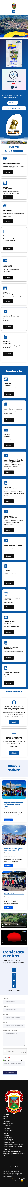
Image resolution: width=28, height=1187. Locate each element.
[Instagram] (12, 1166)
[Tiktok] (17, 1166)
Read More (7, 820)
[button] (13, 11)
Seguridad (6, 1057)
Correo (5, 1022)
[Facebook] (10, 1166)
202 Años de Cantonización (14, 894)
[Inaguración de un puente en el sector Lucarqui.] (14, 835)
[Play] (12, 87)
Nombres (6, 998)
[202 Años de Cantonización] (14, 881)
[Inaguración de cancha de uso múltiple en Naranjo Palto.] (14, 789)
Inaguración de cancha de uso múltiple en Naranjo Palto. (13, 804)
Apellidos (6, 1006)
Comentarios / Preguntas (10, 1030)
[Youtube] (15, 1166)
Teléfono (6, 1014)
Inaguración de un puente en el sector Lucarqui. (13, 849)
